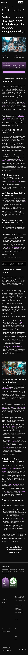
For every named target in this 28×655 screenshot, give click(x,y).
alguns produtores (14, 484)
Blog (15, 628)
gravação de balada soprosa (13, 247)
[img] (19, 649)
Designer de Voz (18, 621)
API (15, 615)
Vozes (3, 602)
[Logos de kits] (5, 566)
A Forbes (22, 144)
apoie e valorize (11, 441)
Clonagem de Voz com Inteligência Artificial (20, 597)
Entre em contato (18, 633)
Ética (16, 636)
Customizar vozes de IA (8, 289)
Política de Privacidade (7, 628)
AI (15, 600)
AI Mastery (17, 602)
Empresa (16, 630)
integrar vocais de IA (14, 181)
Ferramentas (4, 599)
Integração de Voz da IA (20, 605)
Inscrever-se (4, 596)
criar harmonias (19, 322)
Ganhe (16, 639)
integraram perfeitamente (9, 468)
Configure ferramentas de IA (10, 426)
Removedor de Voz (19, 612)
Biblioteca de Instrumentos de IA (19, 609)
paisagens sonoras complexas (14, 346)
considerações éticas (7, 388)
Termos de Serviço (6, 631)
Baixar (3, 607)
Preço (3, 605)
